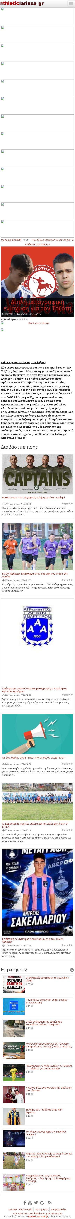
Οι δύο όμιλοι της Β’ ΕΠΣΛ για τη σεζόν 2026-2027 (33, 757)
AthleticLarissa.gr (38, 1216)
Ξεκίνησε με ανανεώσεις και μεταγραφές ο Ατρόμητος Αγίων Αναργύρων (34, 690)
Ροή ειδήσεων (14, 969)
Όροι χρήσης (41, 1209)
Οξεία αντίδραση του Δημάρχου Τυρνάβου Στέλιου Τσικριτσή (44, 1023)
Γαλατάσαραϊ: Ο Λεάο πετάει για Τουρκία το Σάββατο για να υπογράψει (49, 1067)
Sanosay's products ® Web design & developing (37, 1213)
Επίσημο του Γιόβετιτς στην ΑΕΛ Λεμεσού (44, 1111)
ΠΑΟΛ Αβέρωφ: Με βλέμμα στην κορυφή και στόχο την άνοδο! (35, 575)
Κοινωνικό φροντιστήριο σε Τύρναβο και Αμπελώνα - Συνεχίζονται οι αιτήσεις (49, 1045)
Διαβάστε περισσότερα (37, 244)
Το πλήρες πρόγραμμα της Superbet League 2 (46, 1133)
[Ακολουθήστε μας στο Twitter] (36, 1203)
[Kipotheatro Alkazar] (37, 322)
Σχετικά (13, 1209)
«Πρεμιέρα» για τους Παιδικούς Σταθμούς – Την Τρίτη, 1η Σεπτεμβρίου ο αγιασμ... (48, 1178)
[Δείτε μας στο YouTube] (30, 1203)
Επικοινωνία (25, 1209)
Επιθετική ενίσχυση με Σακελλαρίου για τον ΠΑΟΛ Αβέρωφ (32, 940)
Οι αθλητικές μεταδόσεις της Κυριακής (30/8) (47, 979)
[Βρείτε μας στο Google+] (43, 1203)
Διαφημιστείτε (58, 1209)
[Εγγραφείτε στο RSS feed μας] (50, 1203)
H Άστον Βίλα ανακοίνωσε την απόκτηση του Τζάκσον (49, 1089)
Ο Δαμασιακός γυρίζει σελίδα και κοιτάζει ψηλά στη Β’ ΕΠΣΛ (35, 825)
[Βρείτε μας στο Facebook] (24, 1203)
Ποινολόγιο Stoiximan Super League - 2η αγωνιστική (47, 1001)
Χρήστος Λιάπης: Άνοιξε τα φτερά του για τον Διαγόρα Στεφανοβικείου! (49, 1155)
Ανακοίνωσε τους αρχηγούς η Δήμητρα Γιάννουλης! (33, 497)
